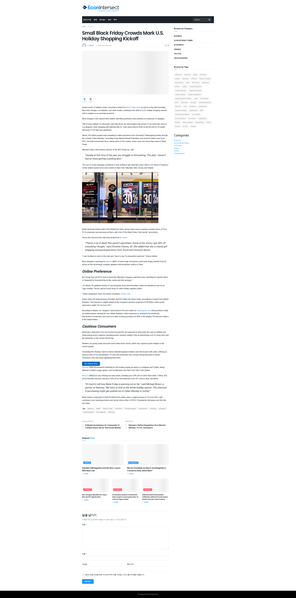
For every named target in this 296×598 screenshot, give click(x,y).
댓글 (84, 524)
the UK (177, 126)
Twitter (193, 126)
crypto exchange (195, 91)
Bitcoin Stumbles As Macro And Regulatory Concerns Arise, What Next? (146, 469)
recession (192, 118)
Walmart (85, 367)
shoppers (162, 409)
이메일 (85, 564)
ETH (176, 102)
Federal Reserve (205, 102)
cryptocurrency (180, 91)
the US (185, 126)
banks (177, 79)
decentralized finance (183, 99)
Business (91, 27)
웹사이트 (130, 564)
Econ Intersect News (183, 40)
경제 (95, 19)
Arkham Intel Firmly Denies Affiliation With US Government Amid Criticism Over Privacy (155, 497)
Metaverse (193, 110)
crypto (184, 87)
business (118, 409)
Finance (108, 45)
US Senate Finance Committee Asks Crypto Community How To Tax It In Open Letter (125, 497)
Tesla (209, 122)
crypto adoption (195, 87)
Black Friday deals (133, 107)
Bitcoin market (205, 79)
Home (84, 27)
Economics (133, 463)
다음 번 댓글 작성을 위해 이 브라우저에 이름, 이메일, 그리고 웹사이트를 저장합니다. (114, 574)
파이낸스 (102, 19)
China (177, 87)
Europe (193, 102)
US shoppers (101, 412)
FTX (185, 106)
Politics (177, 54)
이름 (84, 554)
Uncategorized (181, 58)
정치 (109, 19)
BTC (187, 83)
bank (195, 75)
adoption (178, 75)
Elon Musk (204, 99)
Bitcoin (194, 79)
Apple (98, 409)
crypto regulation (194, 95)
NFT (201, 110)
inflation (193, 106)
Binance (186, 79)
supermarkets (88, 412)
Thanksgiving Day (144, 310)
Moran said (125, 294)
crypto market (180, 95)
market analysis (181, 110)
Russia (177, 122)
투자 (115, 19)
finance (178, 106)
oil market (196, 114)
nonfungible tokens (182, 114)
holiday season (130, 409)
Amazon (85, 375)
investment (143, 409)
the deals (123, 237)
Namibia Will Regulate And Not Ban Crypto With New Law (101, 469)
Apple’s (109, 261)
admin (91, 45)
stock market (188, 122)
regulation (202, 118)
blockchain (179, 83)
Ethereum (184, 102)
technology (200, 122)
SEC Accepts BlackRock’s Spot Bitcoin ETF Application (94, 496)
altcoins (188, 75)
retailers (153, 409)
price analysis (180, 118)
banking (203, 75)
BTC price (195, 83)
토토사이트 (87, 19)
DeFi (196, 99)
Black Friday (108, 409)
